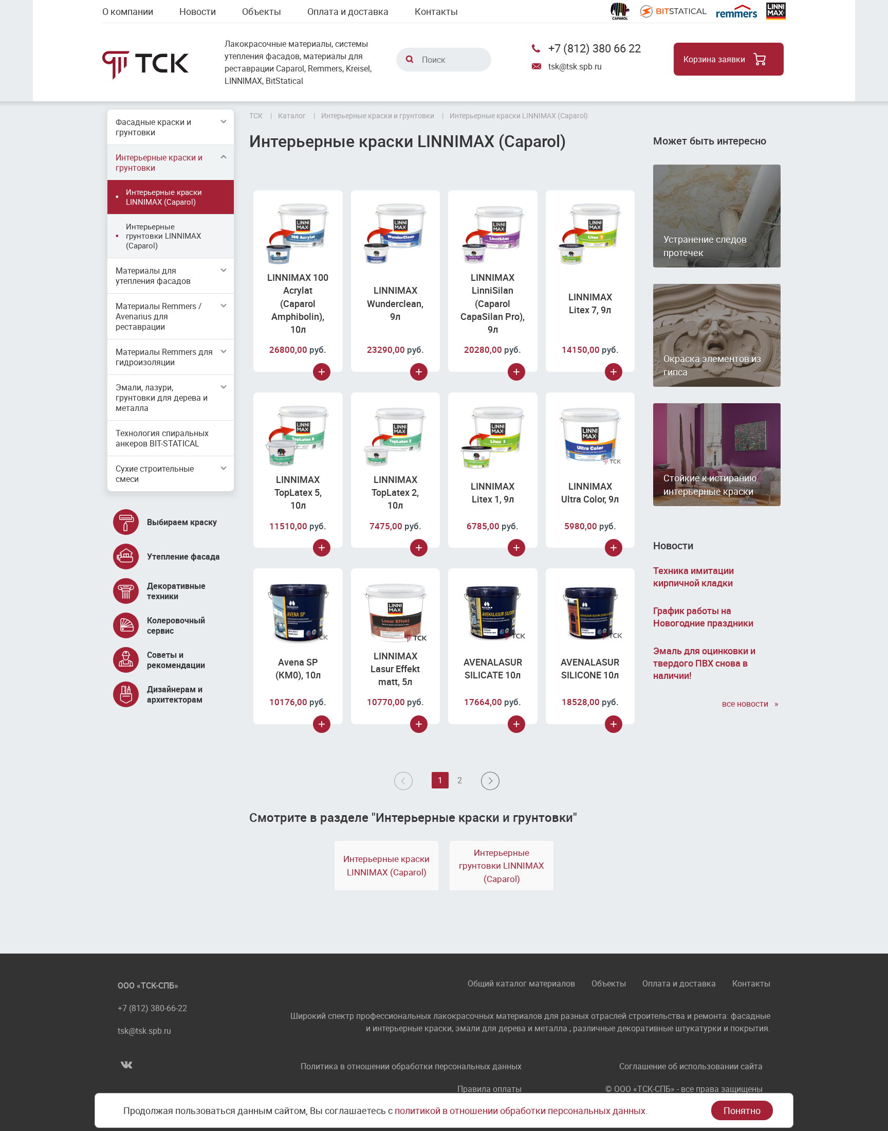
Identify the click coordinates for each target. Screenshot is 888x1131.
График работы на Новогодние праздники (703, 616)
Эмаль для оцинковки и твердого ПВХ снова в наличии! (704, 662)
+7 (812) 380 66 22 (594, 48)
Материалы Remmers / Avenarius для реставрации (159, 316)
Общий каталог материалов (521, 984)
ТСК (256, 115)
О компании (127, 11)
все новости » (751, 703)
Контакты (436, 11)
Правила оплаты (489, 1088)
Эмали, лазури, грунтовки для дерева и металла (162, 398)
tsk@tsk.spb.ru (575, 66)
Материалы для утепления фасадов (153, 275)
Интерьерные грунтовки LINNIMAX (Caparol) (163, 236)
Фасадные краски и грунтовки (153, 127)
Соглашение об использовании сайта (691, 1066)
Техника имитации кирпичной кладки (693, 576)
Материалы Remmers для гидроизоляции (164, 357)
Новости (197, 11)
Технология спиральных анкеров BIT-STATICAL (162, 438)
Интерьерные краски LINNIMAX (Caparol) (164, 197)
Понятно (742, 1110)
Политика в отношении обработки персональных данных (411, 1066)
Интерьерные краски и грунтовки (159, 162)
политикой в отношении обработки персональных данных (520, 1110)
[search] (409, 59)
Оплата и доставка (347, 11)
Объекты (261, 11)
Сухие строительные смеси (155, 473)
